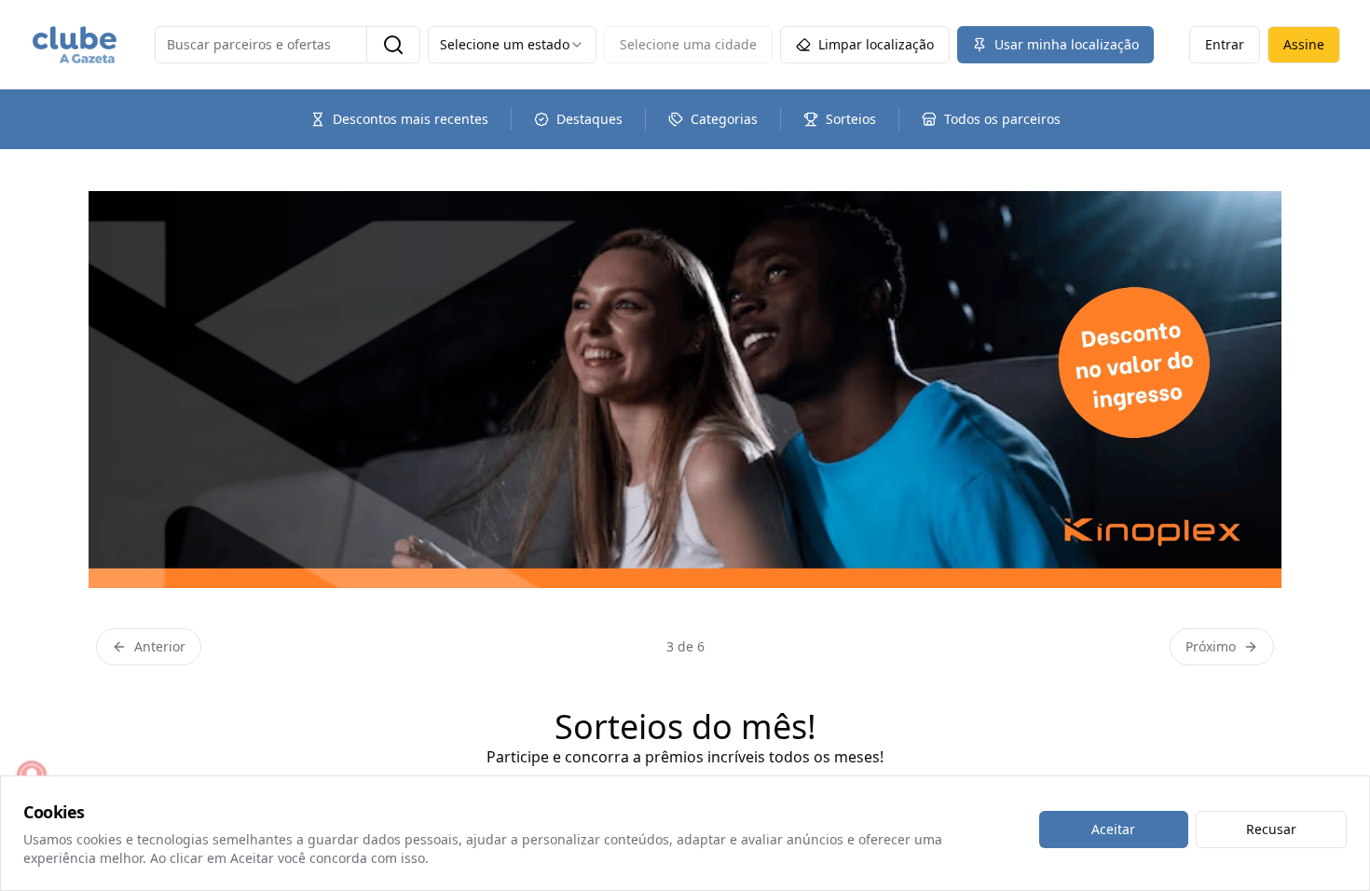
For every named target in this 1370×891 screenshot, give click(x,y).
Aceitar (1113, 829)
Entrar (1224, 44)
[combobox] (512, 44)
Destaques (589, 119)
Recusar (1271, 829)
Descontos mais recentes (410, 119)
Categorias (724, 119)
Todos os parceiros (1002, 119)
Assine (1303, 44)
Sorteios (851, 119)
